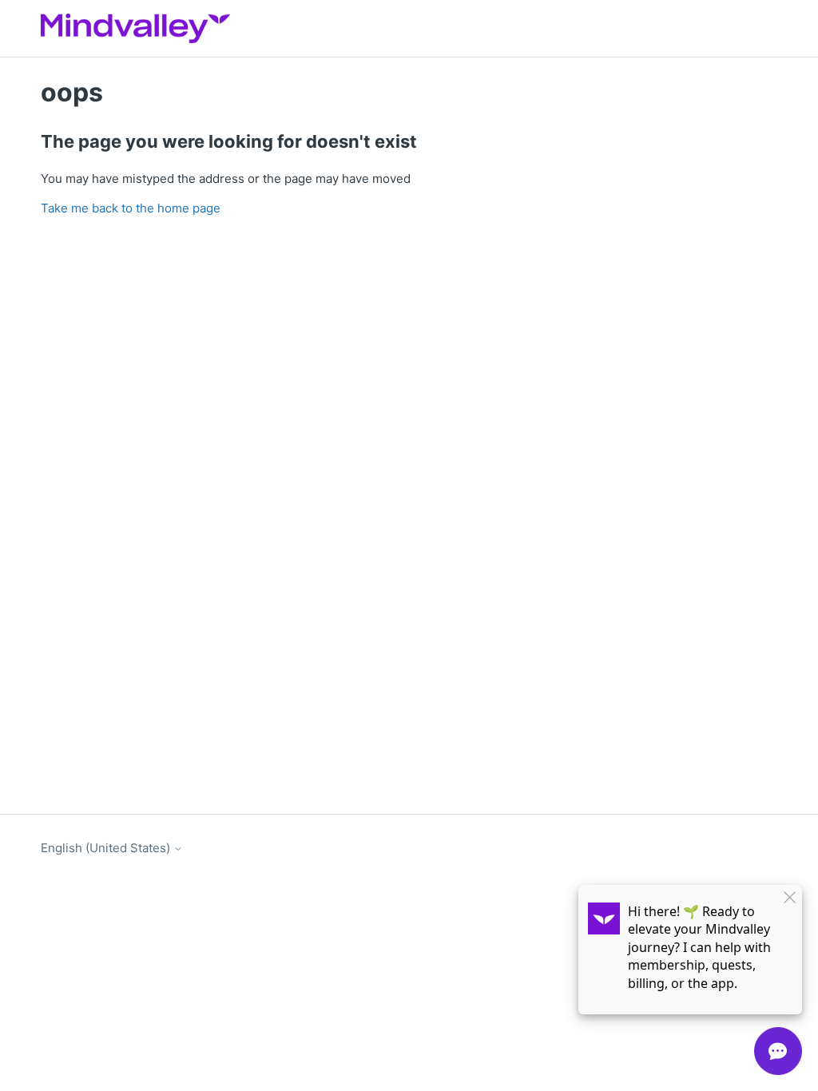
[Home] (135, 28)
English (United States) (107, 848)
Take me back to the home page (130, 208)
